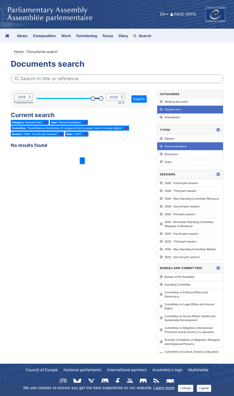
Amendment (172, 117)
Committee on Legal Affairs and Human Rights (189, 306)
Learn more (164, 387)
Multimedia (198, 370)
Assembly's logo (167, 370)
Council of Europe (42, 370)
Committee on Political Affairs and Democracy (186, 294)
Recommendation (176, 146)
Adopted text (173, 109)
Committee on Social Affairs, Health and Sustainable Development (190, 318)
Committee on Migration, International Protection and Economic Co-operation (189, 330)
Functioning (86, 35)
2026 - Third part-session (181, 190)
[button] (218, 130)
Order (168, 162)
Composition (44, 35)
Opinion (169, 138)
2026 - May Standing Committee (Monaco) (192, 198)
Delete (45, 122)
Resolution (171, 154)
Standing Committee (178, 284)
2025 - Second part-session (182, 257)
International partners (127, 370)
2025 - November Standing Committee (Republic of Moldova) (189, 224)
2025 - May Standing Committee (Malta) (190, 249)
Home (19, 52)
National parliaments (82, 370)
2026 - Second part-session (182, 206)
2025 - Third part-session (181, 241)
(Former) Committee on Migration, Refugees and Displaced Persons (192, 342)
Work (66, 35)
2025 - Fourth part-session (181, 233)
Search (145, 35)
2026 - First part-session (180, 214)
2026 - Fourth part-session (181, 183)
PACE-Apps (185, 14)
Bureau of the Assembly (180, 276)
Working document (176, 101)
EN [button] (162, 14)
